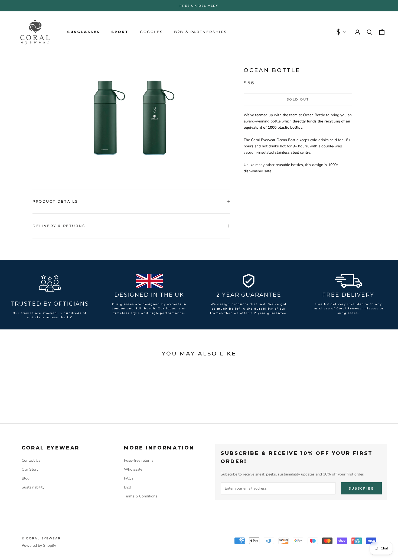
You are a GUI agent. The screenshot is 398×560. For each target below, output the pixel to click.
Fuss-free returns (139, 460)
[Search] (370, 32)
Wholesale (133, 469)
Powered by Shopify (39, 545)
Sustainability (33, 487)
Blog (26, 478)
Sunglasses (83, 32)
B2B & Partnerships (200, 32)
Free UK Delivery (199, 6)
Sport (120, 32)
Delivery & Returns (58, 226)
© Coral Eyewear (41, 538)
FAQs (128, 478)
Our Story (30, 469)
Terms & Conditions (140, 496)
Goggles (151, 32)
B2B (127, 487)
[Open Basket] (381, 32)
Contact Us (31, 460)
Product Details (55, 201)
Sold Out (298, 99)
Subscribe (361, 488)
